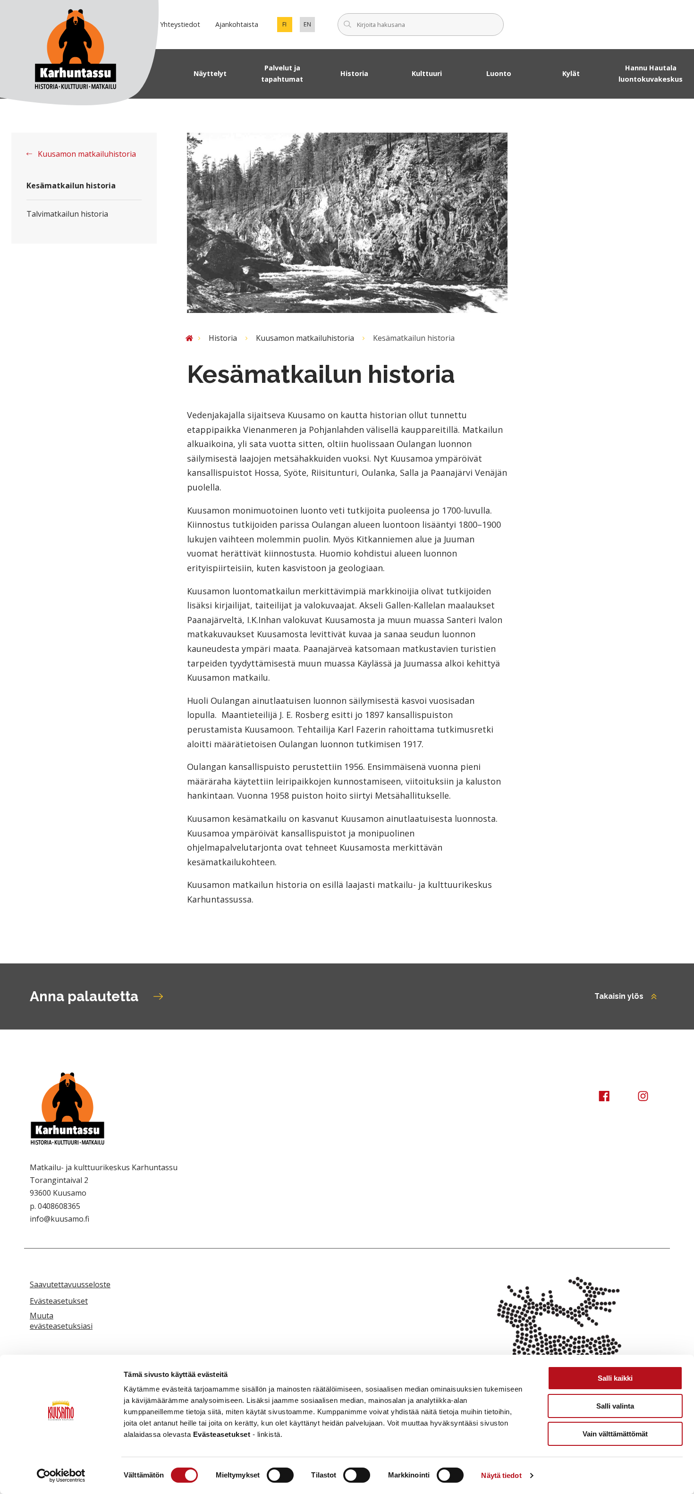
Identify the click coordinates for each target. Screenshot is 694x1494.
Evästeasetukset (59, 1301)
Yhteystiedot (180, 24)
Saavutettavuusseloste (70, 1284)
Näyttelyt (210, 73)
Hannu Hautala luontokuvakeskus (650, 73)
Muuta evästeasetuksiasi (61, 1320)
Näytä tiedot (501, 1475)
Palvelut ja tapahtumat (282, 73)
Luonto (498, 73)
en (309, 26)
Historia (354, 73)
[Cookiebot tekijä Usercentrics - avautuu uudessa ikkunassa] (61, 1476)
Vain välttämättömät (615, 1434)
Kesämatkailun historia (71, 185)
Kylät (571, 73)
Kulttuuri (427, 73)
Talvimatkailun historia (67, 214)
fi (287, 26)
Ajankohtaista (236, 24)
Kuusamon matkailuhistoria (86, 154)
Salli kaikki (615, 1378)
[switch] (280, 1475)
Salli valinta (615, 1406)
